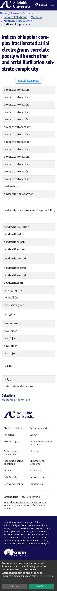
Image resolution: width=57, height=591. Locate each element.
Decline (15, 586)
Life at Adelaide (39, 428)
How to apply (11, 441)
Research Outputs (22, 13)
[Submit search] (33, 5)
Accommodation (39, 477)
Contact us (36, 484)
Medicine (36, 17)
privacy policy (44, 576)
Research (9, 435)
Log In (43, 4)
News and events (13, 484)
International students (37, 462)
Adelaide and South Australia (41, 443)
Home (3, 13)
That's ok (41, 586)
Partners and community (11, 452)
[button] (37, 5)
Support (35, 451)
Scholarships (11, 477)
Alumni (8, 470)
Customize (8, 580)
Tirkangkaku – (22, 497)
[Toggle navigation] (52, 5)
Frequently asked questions (13, 462)
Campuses (36, 470)
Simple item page (28, 80)
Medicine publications (18, 20)
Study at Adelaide (14, 428)
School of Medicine (15, 17)
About (33, 435)
